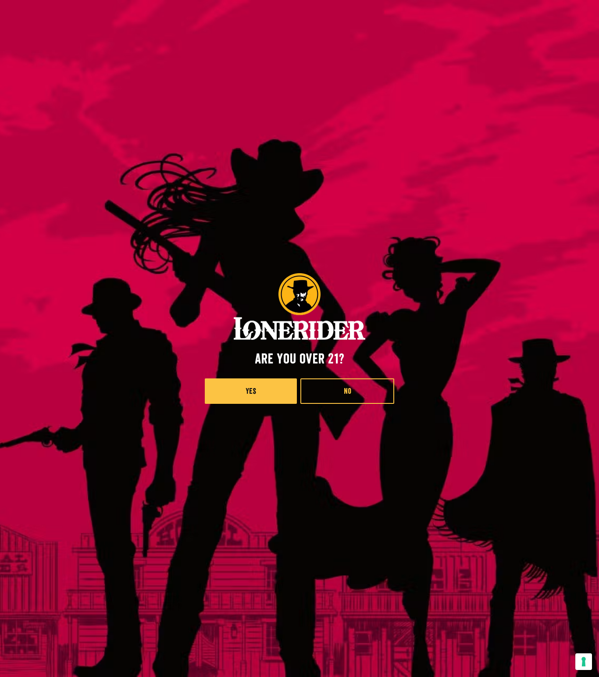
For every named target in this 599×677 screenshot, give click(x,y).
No (347, 391)
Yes (251, 391)
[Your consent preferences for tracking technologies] (583, 661)
